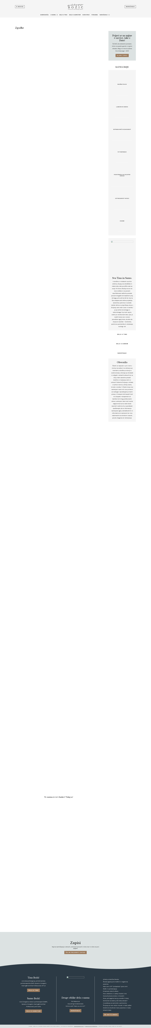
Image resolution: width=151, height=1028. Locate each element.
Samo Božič (36, 67)
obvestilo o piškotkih (91, 1026)
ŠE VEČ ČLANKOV (110, 1014)
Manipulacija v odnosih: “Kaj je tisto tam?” (37, 71)
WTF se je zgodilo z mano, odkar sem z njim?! (36, 395)
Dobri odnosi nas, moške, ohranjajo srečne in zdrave (36, 581)
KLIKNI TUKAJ (122, 55)
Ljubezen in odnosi (122, 106)
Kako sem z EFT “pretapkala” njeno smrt (115, 986)
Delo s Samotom (75, 15)
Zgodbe (122, 221)
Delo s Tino (63, 15)
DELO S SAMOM (122, 343)
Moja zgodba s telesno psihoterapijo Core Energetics (37, 703)
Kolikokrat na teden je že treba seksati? (115, 1000)
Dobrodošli (44, 15)
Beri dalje (37, 85)
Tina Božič (37, 134)
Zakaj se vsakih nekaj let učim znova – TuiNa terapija (36, 764)
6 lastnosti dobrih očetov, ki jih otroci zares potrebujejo (37, 204)
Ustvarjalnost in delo (122, 198)
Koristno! (86, 15)
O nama (53, 15)
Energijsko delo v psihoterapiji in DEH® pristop (37, 138)
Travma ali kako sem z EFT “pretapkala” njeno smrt (37, 456)
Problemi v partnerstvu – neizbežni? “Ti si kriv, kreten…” (37, 642)
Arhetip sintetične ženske (111, 979)
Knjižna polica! (122, 84)
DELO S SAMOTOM (33, 1011)
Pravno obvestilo (79, 1026)
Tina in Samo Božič (37, 331)
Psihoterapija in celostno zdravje (122, 175)
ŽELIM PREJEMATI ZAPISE (75, 952)
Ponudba (95, 15)
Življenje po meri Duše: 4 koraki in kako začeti (117, 1005)
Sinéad (37, 833)
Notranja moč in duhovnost (122, 129)
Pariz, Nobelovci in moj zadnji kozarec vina (37, 334)
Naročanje (104, 15)
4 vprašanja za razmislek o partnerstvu (115, 1003)
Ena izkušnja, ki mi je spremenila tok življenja (37, 517)
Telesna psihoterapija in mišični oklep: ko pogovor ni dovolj (37, 895)
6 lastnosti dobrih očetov (110, 991)
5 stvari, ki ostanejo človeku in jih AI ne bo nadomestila (37, 271)
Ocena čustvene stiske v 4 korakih (113, 996)
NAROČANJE (130, 6)
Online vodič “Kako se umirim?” (75, 1006)
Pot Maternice (122, 152)
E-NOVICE (19, 6)
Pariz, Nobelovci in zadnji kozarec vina (115, 993)
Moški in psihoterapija (110, 989)
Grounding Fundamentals (75, 1004)
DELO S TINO (122, 334)
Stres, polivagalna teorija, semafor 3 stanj (116, 998)
